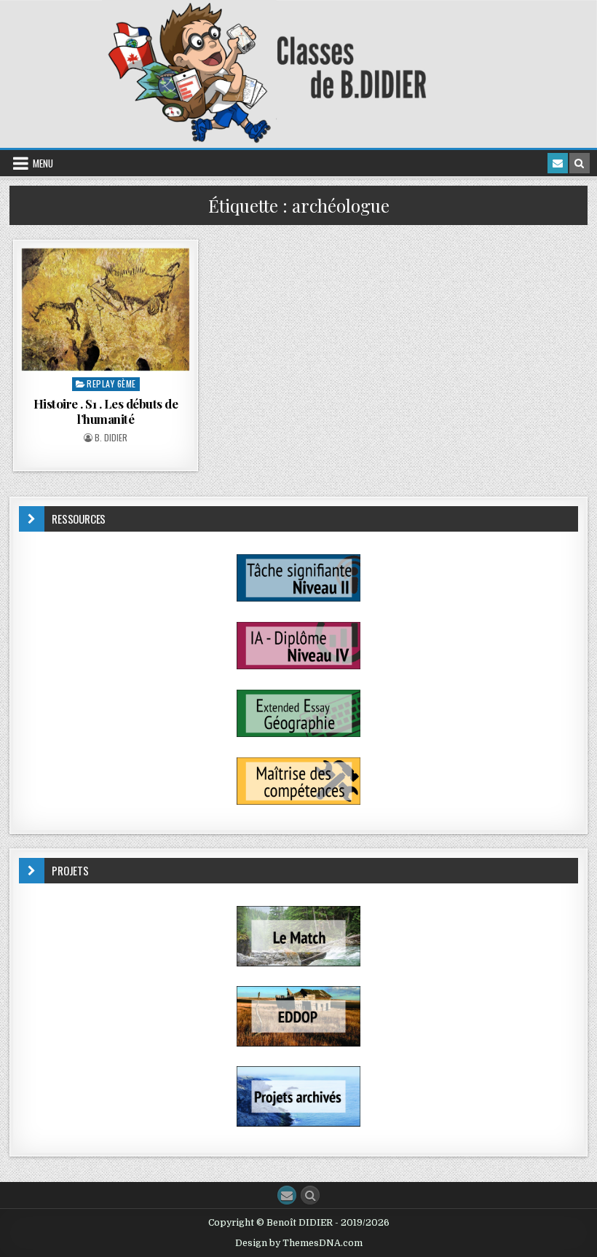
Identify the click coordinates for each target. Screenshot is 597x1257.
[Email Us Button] (286, 1195)
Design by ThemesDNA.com (299, 1243)
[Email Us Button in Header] (557, 163)
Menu (43, 163)
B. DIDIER (111, 437)
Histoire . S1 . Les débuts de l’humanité (105, 410)
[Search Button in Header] (579, 163)
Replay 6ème (111, 383)
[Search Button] (310, 1195)
